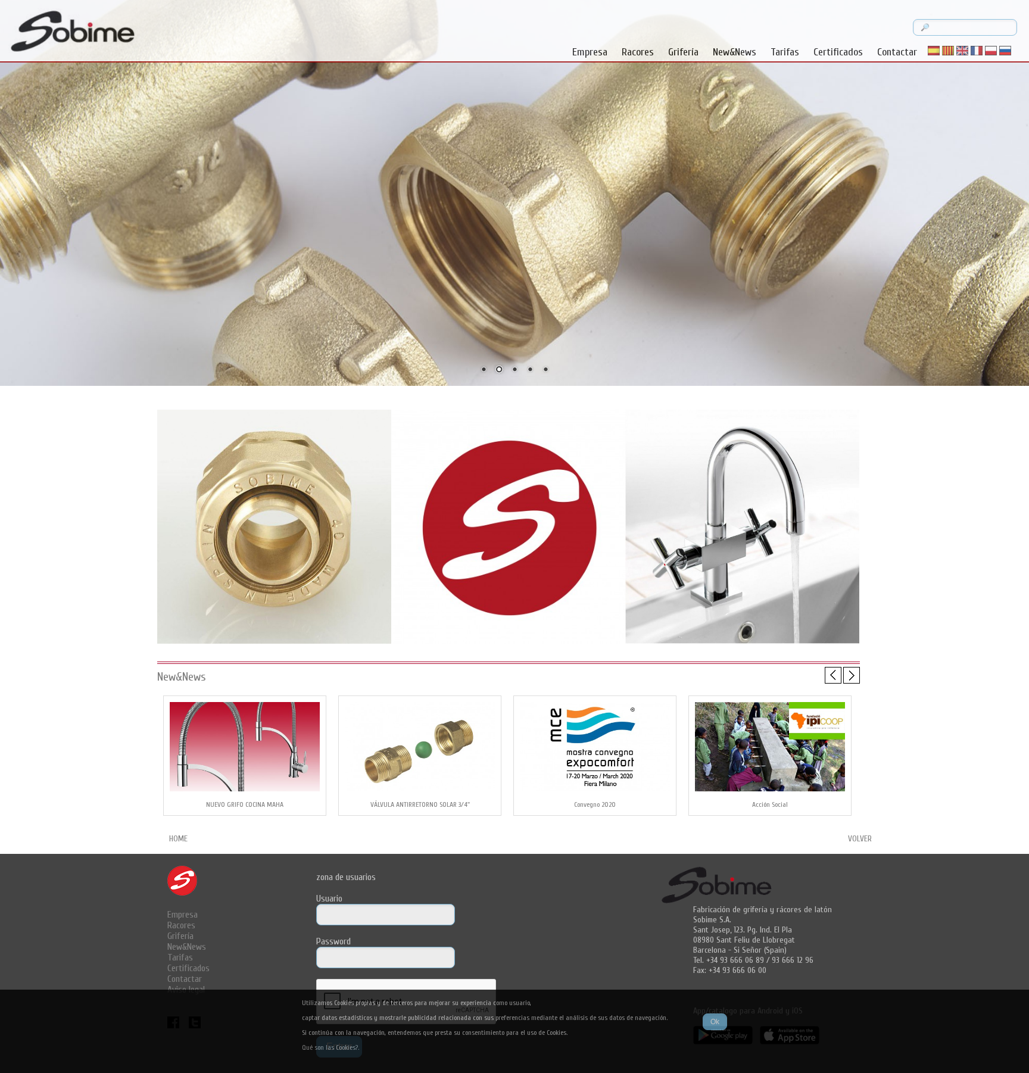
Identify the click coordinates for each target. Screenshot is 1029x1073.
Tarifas (785, 52)
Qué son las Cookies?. (330, 1047)
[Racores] (274, 642)
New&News (734, 52)
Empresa (589, 52)
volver (860, 839)
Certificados (838, 52)
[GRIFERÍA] (742, 642)
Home (178, 839)
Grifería (683, 52)
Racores (638, 52)
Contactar (897, 52)
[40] (508, 642)
